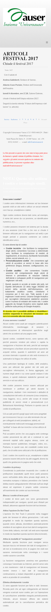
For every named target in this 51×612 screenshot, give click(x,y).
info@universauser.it (35, 142)
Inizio (6, 119)
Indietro (14, 119)
